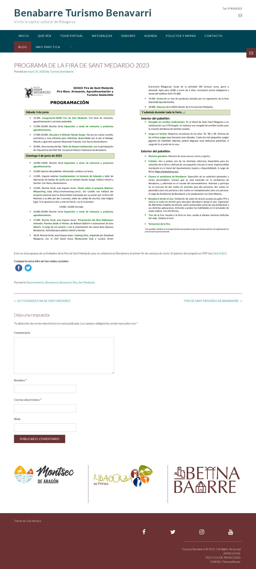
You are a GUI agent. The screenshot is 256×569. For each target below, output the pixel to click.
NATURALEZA (102, 35)
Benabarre (52, 282)
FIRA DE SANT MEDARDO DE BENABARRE (213, 300)
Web (17, 419)
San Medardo (86, 282)
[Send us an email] (240, 15)
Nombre (20, 380)
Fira (75, 282)
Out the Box (33, 521)
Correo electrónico (28, 399)
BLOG (22, 47)
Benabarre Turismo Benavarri (83, 13)
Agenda (150, 35)
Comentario (22, 332)
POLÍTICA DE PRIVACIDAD (223, 557)
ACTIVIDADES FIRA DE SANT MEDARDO (42, 300)
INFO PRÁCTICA (48, 47)
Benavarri (66, 282)
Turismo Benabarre (62, 71)
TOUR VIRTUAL (71, 35)
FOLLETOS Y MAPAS (181, 35)
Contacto (214, 35)
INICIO (23, 35)
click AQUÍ (219, 253)
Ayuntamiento (35, 282)
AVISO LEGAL (232, 553)
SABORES (128, 35)
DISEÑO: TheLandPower (225, 561)
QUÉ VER (44, 35)
